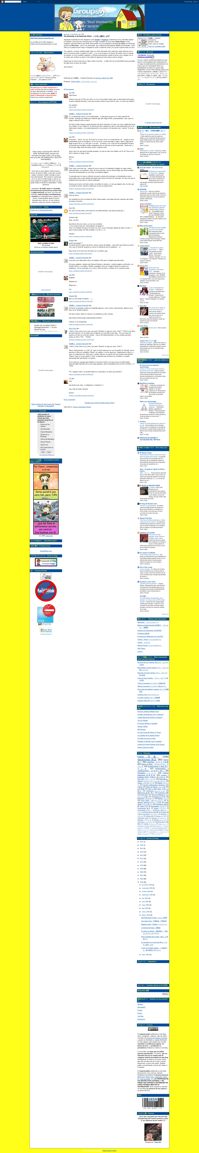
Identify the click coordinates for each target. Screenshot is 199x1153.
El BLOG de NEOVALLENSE (150, 485)
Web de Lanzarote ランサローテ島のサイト (152, 686)
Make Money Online (109, 1151)
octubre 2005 (146, 891)
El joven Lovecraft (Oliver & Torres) (149, 732)
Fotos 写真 (148, 756)
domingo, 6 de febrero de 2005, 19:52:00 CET (81, 161)
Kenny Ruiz (144, 266)
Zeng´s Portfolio (145, 204)
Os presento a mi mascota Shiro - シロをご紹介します (87, 36)
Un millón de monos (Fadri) (146, 738)
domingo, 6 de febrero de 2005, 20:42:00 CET (81, 188)
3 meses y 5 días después (148, 505)
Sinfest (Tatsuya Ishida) (145, 747)
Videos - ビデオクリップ (146, 783)
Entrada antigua (105, 403)
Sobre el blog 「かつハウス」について (84, 81)
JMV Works (141, 648)
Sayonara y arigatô (146, 342)
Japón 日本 (144, 806)
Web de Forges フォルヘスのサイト (150, 645)
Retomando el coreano (147, 151)
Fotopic (140, 1010)
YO (70, 378)
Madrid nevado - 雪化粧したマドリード (154, 924)
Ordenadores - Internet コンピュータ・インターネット (153, 780)
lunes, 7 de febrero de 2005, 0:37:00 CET (80, 213)
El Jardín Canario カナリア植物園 (149, 697)
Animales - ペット (147, 773)
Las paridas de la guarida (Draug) (148, 735)
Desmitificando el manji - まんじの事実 (154, 918)
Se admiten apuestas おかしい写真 (153, 801)
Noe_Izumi (72, 328)
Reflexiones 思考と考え (146, 793)
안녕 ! (142, 149)
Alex (70, 208)
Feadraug (105, 40)
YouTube (140, 1016)
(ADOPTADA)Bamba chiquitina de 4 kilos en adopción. (156, 405)
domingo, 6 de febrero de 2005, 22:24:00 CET (81, 203)
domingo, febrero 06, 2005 (104, 78)
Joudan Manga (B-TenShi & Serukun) (150, 717)
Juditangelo (49, 536)
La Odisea (152, 487)
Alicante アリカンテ (159, 818)
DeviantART (142, 1007)
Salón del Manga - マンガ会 (155, 787)
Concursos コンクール (155, 791)
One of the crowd (146, 567)
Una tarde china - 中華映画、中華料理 (154, 921)
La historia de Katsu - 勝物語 (150, 928)
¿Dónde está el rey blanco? (149, 583)
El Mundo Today (146, 453)
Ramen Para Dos (146, 518)
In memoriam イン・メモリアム (158, 831)
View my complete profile (156, 46)
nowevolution (145, 246)
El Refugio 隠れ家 (143, 633)
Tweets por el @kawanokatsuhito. (41, 210)
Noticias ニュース (160, 820)
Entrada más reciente (92, 403)
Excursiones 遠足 (144, 808)
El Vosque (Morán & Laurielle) (147, 723)
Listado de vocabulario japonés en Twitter (153, 134)
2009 (142, 869)
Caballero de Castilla (147, 533)
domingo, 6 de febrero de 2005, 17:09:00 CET (81, 132)
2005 (142, 882)
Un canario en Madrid (147, 553)
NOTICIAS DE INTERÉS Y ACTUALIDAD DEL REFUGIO (150, 439)
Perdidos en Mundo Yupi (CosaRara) (150, 741)
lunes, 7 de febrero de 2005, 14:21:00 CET (80, 253)
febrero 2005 (146, 915)
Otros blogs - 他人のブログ (152, 800)
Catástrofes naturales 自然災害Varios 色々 (150, 826)
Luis (70, 93)
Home (112, 403)
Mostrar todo (165, 355)
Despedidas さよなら (158, 806)
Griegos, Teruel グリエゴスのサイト (150, 639)
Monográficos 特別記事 (151, 812)
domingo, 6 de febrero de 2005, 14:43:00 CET (81, 109)
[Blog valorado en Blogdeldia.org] (46, 630)
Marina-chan (150, 1077)
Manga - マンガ (163, 798)
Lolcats (140, 651)
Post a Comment (69, 399)
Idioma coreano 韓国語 (156, 829)
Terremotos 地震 (143, 818)
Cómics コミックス (143, 829)
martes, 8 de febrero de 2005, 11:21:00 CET (81, 301)
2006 (142, 879)
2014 (142, 852)
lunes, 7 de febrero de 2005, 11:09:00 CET (80, 236)
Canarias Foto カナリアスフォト (148, 694)
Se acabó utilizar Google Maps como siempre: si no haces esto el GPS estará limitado (152, 600)
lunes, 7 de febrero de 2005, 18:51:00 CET (80, 270)
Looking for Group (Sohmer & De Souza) (151, 744)
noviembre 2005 (147, 888)
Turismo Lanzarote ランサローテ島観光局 (151, 683)
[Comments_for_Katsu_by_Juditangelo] (46, 534)
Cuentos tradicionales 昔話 (159, 828)
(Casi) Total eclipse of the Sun (149, 554)
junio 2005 (145, 901)
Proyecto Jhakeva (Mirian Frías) (148, 711)
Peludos (143, 421)
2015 (142, 848)
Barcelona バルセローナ (146, 798)
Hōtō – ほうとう (145, 473)
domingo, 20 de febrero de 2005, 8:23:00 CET (81, 395)
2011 (142, 862)
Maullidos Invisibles (147, 383)
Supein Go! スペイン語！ (148, 341)
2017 (142, 842)
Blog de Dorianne (146, 226)
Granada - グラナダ (144, 820)
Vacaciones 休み (147, 759)
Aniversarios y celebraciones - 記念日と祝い (153, 770)
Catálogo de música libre (46, 289)
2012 (142, 858)
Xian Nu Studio (145, 1079)
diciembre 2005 (147, 885)
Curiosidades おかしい (145, 810)
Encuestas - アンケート (150, 814)
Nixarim (71, 240)
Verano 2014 (153, 328)
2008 (142, 872)
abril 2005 (145, 908)
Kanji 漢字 (144, 795)
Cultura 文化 (150, 816)
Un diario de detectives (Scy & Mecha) (150, 714)
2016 (142, 845)
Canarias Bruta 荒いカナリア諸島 (149, 700)
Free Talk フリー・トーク (146, 779)
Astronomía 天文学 (158, 797)
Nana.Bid (143, 306)
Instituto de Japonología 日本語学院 (149, 630)
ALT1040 (143, 596)
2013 (142, 855)
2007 (142, 875)
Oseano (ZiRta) (143, 726)
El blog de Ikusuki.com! (148, 504)
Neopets (140, 1004)
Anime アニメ (162, 824)
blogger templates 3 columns (92, 1151)
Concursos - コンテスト (145, 822)
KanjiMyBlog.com (46, 551)
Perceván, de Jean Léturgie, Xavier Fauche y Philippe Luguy (157, 536)
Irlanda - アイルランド (143, 833)
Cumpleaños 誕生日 (162, 804)
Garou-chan (144, 191)
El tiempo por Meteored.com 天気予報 (150, 636)
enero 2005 (146, 955)
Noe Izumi (141, 1077)
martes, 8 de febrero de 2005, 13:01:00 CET (81, 324)
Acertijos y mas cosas (148, 582)
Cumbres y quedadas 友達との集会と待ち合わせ (153, 776)
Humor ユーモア (161, 816)
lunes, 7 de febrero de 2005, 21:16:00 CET (80, 292)
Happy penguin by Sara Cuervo (41, 404)
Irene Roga (144, 326)
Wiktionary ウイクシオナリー (148, 622)
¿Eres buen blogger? (46, 634)
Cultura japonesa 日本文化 (153, 774)
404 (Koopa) (142, 729)
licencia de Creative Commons (157, 1038)
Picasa (140, 1013)
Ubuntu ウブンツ (149, 824)
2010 (142, 865)
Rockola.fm (141, 1019)
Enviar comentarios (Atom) (82, 407)
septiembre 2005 (147, 895)
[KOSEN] (143, 189)
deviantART (50, 406)
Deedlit (97, 40)
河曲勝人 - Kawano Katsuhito (78, 114)
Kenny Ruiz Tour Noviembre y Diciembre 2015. (156, 269)
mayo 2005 (146, 905)
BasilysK (143, 286)
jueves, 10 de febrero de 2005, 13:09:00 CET (81, 374)
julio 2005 (145, 898)
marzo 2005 (146, 912)
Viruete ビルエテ (144, 642)
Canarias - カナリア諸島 (157, 762)
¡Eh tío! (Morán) (143, 720)
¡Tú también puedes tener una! (153, 122)
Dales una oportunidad (148, 401)
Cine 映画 (141, 789)
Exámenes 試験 (163, 793)
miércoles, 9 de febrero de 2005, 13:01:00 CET (81, 339)
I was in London (145, 569)
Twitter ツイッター (156, 833)
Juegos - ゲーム (160, 808)
